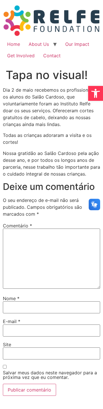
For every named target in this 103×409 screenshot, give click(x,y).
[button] (95, 93)
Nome (11, 298)
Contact (52, 55)
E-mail (11, 321)
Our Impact (77, 44)
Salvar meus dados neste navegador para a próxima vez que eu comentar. (50, 374)
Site (7, 344)
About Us (39, 44)
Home (13, 44)
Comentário (17, 225)
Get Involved (21, 55)
